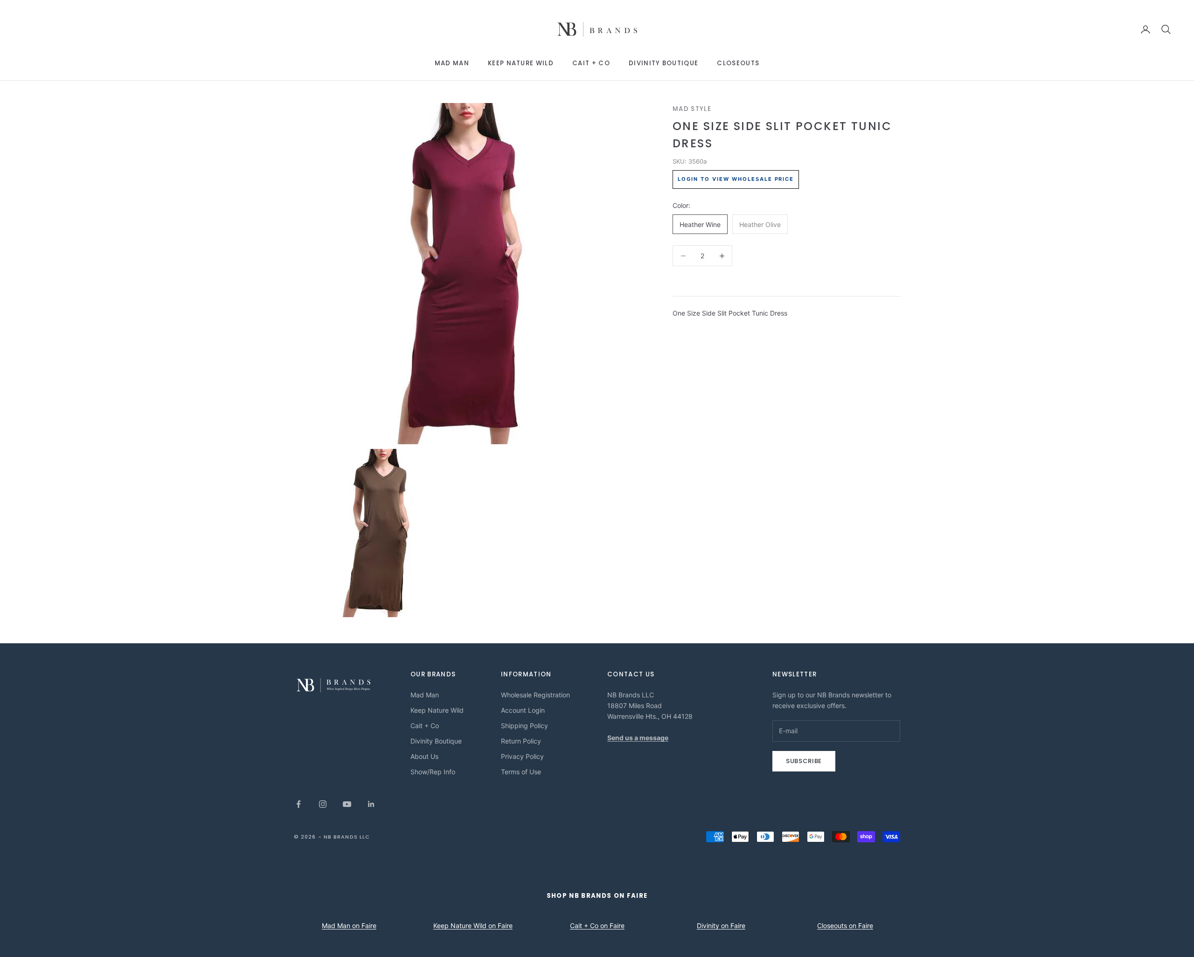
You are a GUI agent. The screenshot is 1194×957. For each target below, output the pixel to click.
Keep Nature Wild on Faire (473, 925)
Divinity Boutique (663, 63)
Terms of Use (521, 772)
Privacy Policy (522, 756)
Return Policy (521, 741)
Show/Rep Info (432, 772)
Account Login (523, 710)
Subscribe (804, 761)
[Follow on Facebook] (298, 804)
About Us (424, 756)
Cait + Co (591, 63)
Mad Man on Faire (349, 925)
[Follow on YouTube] (347, 804)
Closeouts (738, 63)
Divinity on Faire (721, 925)
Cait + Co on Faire (597, 925)
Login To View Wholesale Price (736, 179)
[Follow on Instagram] (322, 804)
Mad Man (452, 63)
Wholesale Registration (535, 695)
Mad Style (692, 108)
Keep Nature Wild (521, 63)
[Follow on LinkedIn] (371, 804)
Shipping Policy (524, 726)
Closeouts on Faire (845, 925)
